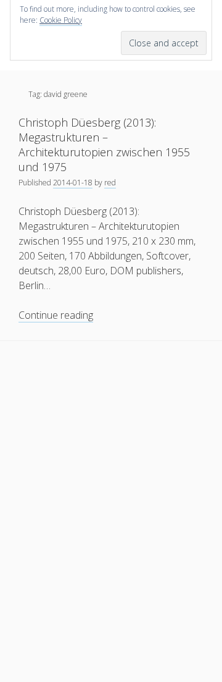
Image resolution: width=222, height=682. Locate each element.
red (110, 182)
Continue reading (55, 315)
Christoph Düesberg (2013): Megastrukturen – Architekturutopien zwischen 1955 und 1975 (104, 144)
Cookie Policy (60, 20)
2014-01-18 (72, 182)
